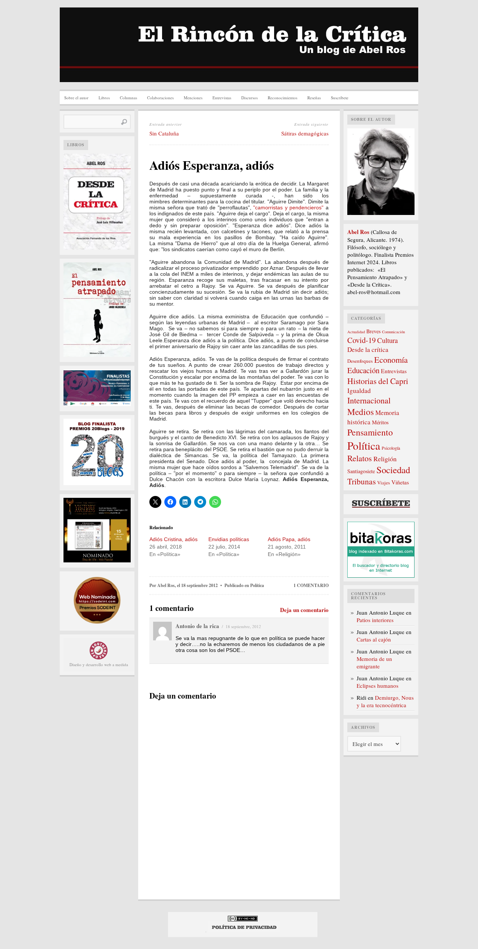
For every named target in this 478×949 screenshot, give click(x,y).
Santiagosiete (361, 471)
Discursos (249, 97)
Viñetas (400, 482)
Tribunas (361, 481)
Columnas (128, 97)
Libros (104, 97)
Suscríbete (339, 97)
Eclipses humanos (377, 685)
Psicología (391, 448)
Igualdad (359, 390)
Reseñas (314, 97)
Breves (373, 331)
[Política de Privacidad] (244, 930)
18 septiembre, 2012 (243, 626)
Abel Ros (166, 585)
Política (257, 585)
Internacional (369, 400)
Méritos (380, 422)
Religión (385, 458)
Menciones (193, 97)
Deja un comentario (304, 610)
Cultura (387, 340)
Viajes (383, 482)
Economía (391, 359)
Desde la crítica (367, 349)
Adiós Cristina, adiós (173, 539)
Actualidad (356, 331)
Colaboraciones (160, 97)
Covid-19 (361, 340)
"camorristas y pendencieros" (288, 207)
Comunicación (393, 331)
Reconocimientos (282, 97)
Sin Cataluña (164, 133)
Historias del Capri (377, 380)
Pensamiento (370, 432)
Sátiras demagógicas (305, 133)
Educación (363, 370)
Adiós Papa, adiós (289, 539)
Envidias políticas (228, 539)
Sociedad (393, 469)
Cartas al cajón (374, 639)
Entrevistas (221, 97)
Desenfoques (360, 361)
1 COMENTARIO (311, 585)
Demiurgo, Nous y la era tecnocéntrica (385, 701)
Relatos (359, 458)
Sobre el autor (76, 97)
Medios (360, 412)
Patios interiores (375, 620)
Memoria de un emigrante (374, 662)
